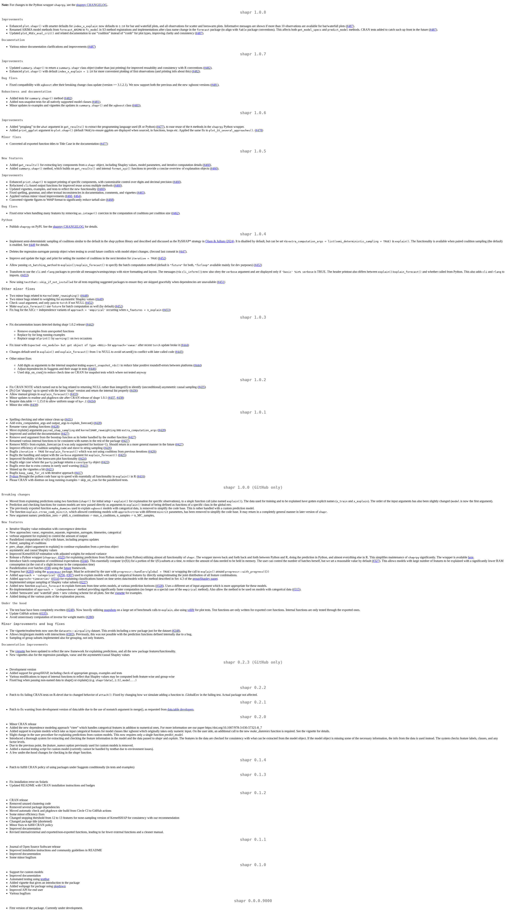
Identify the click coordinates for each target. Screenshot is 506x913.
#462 (175, 213)
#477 (160, 126)
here (470, 557)
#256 (62, 575)
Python (13, 476)
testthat (45, 879)
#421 (49, 469)
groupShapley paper (205, 578)
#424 (82, 458)
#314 (55, 578)
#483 (136, 105)
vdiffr (190, 610)
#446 (92, 368)
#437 (112, 397)
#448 (84, 295)
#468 (110, 199)
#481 (214, 84)
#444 (185, 345)
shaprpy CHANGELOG (91, 5)
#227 (83, 582)
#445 (179, 351)
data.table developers (180, 709)
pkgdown (60, 886)
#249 (70, 610)
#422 (84, 465)
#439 (34, 404)
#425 (122, 455)
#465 (141, 192)
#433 (74, 394)
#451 (221, 282)
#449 (32, 244)
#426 (107, 448)
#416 (141, 476)
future (67, 568)
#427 (65, 433)
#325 (61, 557)
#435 (201, 387)
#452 (162, 258)
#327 (376, 561)
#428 (97, 423)
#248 (176, 630)
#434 (91, 401)
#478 (259, 130)
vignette (120, 593)
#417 (78, 472)
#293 (30, 571)
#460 (207, 165)
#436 (133, 390)
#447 (182, 251)
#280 (90, 617)
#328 (159, 585)
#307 (69, 575)
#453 (24, 275)
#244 (84, 561)
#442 (90, 324)
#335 (43, 613)
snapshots (110, 610)
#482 (207, 67)
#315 (296, 589)
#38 (47, 568)
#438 (120, 397)
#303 (70, 634)
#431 (68, 419)
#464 (77, 196)
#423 (105, 462)
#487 (350, 26)
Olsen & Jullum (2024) (219, 241)
